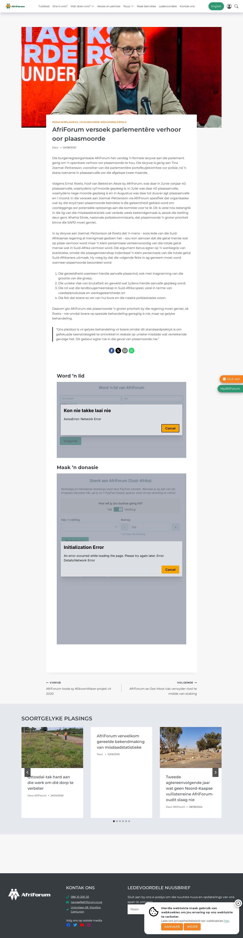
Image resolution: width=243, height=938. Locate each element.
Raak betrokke (146, 6)
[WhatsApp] (131, 350)
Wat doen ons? (81, 6)
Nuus (126, 6)
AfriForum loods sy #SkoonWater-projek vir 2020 (78, 688)
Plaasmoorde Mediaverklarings (103, 122)
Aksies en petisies (108, 6)
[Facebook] (111, 350)
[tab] (114, 821)
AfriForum (40, 795)
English (216, 6)
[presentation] (52, 747)
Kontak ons (187, 6)
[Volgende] (215, 772)
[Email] (125, 350)
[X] (118, 350)
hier (226, 921)
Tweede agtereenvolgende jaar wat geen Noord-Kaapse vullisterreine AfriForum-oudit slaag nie (190, 788)
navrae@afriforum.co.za (86, 902)
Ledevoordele (168, 6)
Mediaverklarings (65, 122)
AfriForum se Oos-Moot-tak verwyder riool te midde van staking (163, 688)
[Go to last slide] (27, 772)
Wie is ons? (60, 6)
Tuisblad (43, 6)
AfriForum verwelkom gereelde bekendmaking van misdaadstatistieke (121, 742)
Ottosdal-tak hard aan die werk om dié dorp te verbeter (50, 783)
